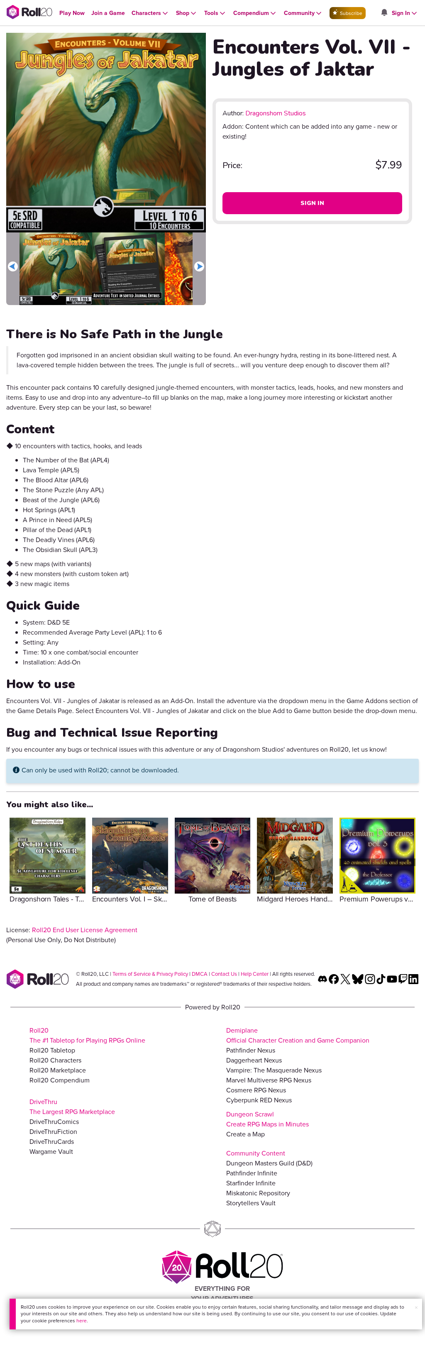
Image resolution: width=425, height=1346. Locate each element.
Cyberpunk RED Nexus (259, 1100)
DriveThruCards (51, 1141)
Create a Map (245, 1134)
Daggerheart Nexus (254, 1060)
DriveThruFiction (53, 1131)
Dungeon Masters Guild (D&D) (269, 1163)
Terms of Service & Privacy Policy (150, 974)
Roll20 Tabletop (52, 1050)
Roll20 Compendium (59, 1080)
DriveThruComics (54, 1121)
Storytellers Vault (251, 1203)
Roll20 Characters (55, 1060)
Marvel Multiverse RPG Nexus (268, 1080)
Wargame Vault (51, 1151)
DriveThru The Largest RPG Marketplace (72, 1106)
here (81, 1320)
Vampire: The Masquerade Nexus (274, 1070)
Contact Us (224, 974)
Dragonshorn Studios (275, 113)
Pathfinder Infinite (251, 1173)
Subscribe (350, 13)
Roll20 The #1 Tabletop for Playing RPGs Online (87, 1035)
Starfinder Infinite (251, 1183)
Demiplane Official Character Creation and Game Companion (297, 1035)
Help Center (255, 974)
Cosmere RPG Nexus (256, 1090)
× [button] (416, 1307)
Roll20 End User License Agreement (84, 930)
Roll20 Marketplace (57, 1070)
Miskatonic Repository (258, 1193)
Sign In (312, 203)
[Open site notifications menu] (384, 13)
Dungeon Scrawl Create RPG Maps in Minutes (267, 1119)
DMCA (200, 974)
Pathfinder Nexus (250, 1050)
